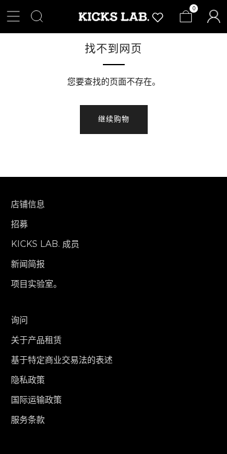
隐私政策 (28, 379)
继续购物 (114, 119)
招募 (19, 224)
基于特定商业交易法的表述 (62, 359)
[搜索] (37, 16)
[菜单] (13, 16)
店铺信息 (28, 204)
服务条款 (28, 419)
